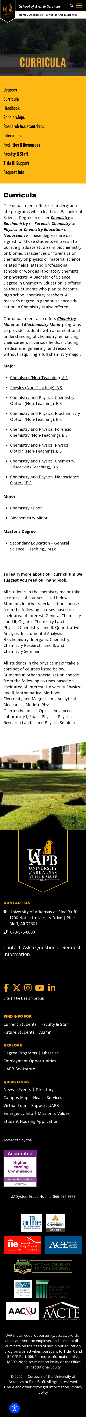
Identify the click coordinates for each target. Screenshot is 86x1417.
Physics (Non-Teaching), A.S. (36, 387)
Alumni (45, 1032)
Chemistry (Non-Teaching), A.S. (39, 377)
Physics (10, 229)
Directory (45, 1089)
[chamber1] (55, 1223)
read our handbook (47, 580)
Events (25, 1089)
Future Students (19, 1032)
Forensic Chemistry (52, 223)
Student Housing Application (31, 1121)
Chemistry (60, 217)
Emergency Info (18, 1113)
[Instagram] (28, 988)
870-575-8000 (22, 932)
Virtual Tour (15, 1105)
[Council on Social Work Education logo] (23, 1289)
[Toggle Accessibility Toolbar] (14, 1408)
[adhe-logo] (31, 1223)
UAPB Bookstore (19, 1069)
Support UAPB (45, 1105)
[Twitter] (16, 988)
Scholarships (14, 117)
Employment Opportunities (30, 1061)
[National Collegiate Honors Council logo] (43, 1267)
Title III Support (16, 163)
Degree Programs (20, 1053)
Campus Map (16, 1097)
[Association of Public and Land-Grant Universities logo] (54, 1289)
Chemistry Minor (26, 508)
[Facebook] (6, 988)
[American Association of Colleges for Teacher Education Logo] (61, 1311)
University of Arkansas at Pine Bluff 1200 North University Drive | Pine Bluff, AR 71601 (42, 917)
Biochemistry (16, 223)
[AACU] (22, 1311)
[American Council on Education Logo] (63, 1245)
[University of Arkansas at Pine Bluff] (7, 10)
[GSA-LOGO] (22, 1245)
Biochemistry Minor (42, 324)
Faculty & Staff (16, 154)
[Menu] (79, 5)
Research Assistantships (24, 126)
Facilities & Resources (22, 144)
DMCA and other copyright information (36, 1387)
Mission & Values (54, 1113)
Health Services (47, 1097)
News (9, 1089)
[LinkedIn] (51, 988)
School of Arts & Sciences (39, 6)
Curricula (11, 99)
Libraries (50, 1053)
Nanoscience (16, 235)
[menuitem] (19, 1024)
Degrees (10, 89)
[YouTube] (40, 988)
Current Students (20, 1024)
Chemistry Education (43, 229)
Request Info (14, 172)
